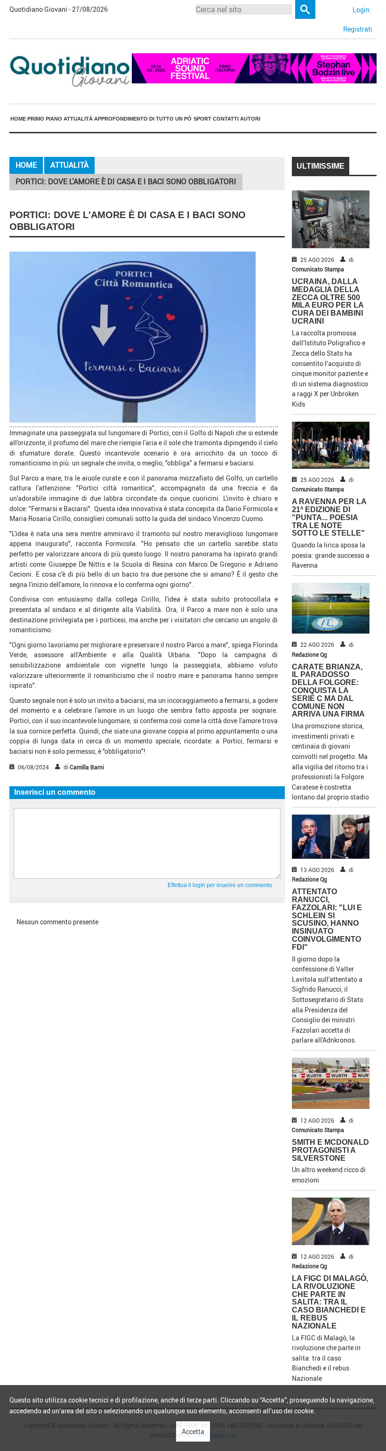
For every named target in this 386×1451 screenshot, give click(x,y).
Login (361, 9)
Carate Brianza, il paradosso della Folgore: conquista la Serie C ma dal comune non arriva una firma (328, 690)
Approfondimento (121, 119)
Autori (250, 119)
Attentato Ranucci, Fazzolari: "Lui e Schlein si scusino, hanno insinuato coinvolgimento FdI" (327, 919)
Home (18, 119)
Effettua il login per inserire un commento (220, 885)
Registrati (357, 28)
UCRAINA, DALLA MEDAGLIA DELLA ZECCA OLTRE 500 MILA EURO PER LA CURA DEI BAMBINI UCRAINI (327, 301)
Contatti (226, 119)
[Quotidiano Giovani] (70, 70)
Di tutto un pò (170, 119)
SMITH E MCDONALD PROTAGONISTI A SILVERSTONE (330, 1150)
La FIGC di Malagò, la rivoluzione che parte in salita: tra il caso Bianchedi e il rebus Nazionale (330, 1302)
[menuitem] (17, 118)
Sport (202, 119)
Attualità (78, 119)
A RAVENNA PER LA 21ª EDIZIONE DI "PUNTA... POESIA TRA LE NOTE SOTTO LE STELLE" (329, 517)
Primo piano (44, 119)
